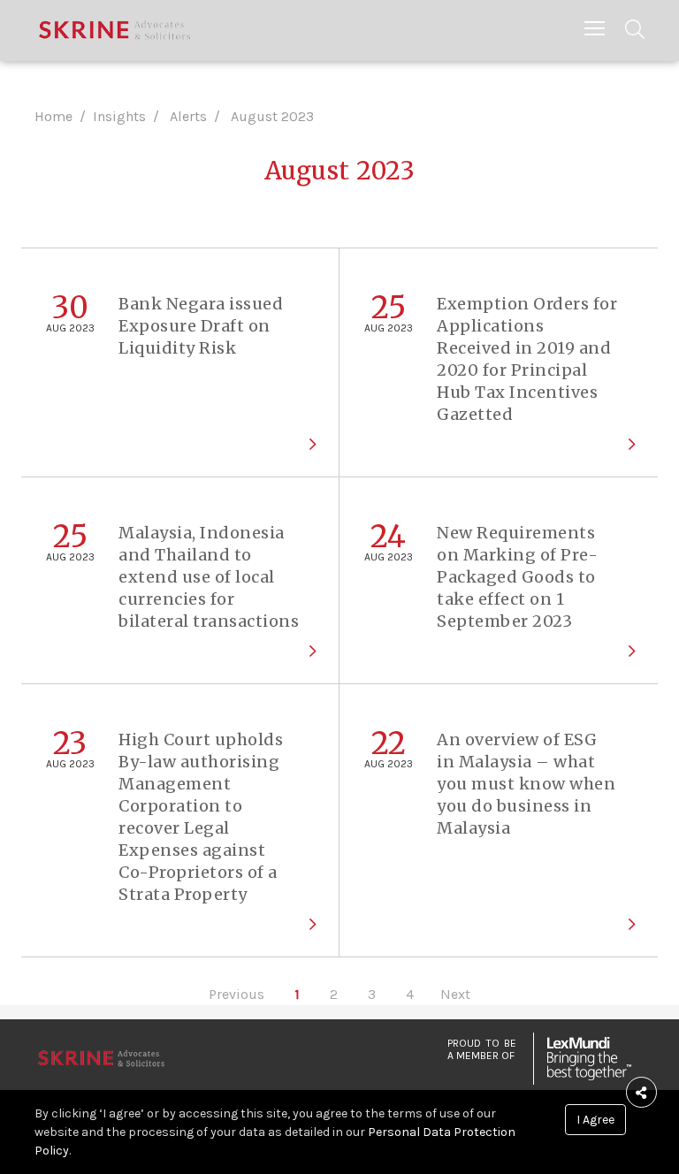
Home (53, 116)
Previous (236, 994)
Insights (119, 116)
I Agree (595, 1119)
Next (455, 994)
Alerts (188, 116)
